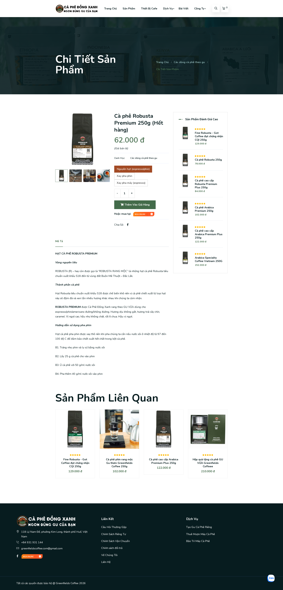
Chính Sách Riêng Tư (113, 534)
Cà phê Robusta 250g (208, 159)
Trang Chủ (110, 8)
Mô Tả (59, 241)
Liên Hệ (106, 562)
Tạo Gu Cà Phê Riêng (199, 527)
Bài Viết (183, 8)
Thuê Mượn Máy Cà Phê (200, 534)
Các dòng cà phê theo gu (189, 62)
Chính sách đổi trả (111, 548)
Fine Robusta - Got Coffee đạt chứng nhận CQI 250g (209, 136)
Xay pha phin (124, 176)
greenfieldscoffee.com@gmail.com (41, 548)
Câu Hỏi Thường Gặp (113, 527)
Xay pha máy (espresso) (131, 183)
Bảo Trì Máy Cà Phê (198, 541)
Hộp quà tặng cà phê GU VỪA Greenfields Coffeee (208, 463)
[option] (82, 139)
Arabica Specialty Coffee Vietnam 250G (208, 259)
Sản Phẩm (129, 8)
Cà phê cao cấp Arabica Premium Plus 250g (208, 234)
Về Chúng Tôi (109, 555)
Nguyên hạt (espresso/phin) (133, 169)
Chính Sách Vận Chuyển (115, 541)
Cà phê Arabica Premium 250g (204, 209)
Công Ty (199, 8)
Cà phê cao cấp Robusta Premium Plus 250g (206, 184)
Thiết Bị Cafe (149, 8)
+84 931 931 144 (32, 542)
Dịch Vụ (168, 8)
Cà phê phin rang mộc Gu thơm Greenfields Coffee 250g (119, 463)
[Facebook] (17, 556)
